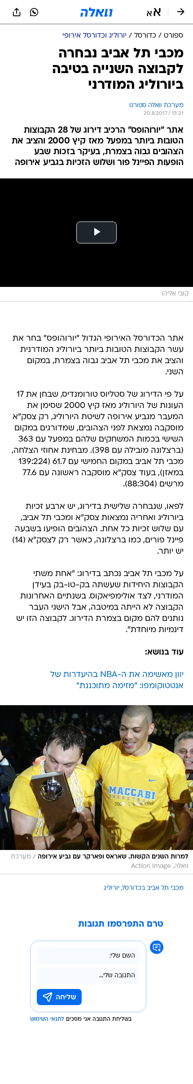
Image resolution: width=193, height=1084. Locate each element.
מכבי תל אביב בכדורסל (153, 888)
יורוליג (111, 888)
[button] (154, 12)
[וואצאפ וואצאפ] (34, 12)
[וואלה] (96, 12)
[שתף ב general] (17, 12)
